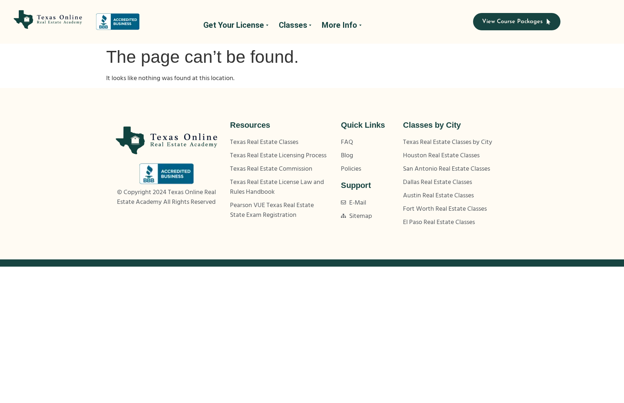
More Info (339, 25)
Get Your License (233, 25)
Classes (293, 25)
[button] (235, 25)
